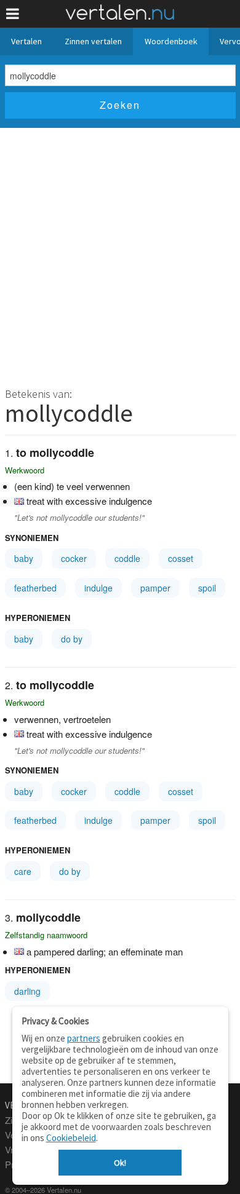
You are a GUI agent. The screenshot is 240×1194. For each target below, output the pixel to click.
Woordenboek (171, 41)
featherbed (35, 588)
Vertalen (26, 41)
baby (23, 558)
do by (71, 639)
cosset (180, 558)
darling (27, 991)
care (22, 871)
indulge (98, 588)
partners (83, 1038)
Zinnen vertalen (93, 41)
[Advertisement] (120, 254)
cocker (74, 558)
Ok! (120, 1162)
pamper (155, 588)
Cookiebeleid (71, 1138)
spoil (207, 588)
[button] (12, 14)
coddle (127, 558)
